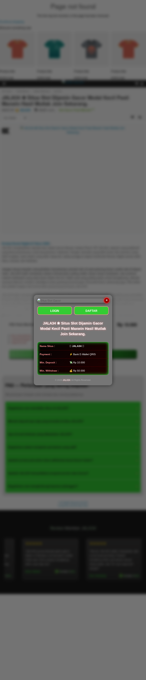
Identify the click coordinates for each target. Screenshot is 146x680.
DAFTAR (91, 310)
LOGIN (54, 310)
